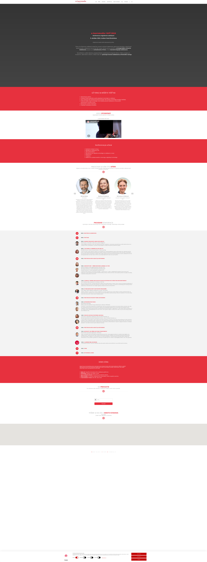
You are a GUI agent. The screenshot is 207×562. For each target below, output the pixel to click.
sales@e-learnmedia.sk (118, 530)
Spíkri (99, 1)
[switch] (84, 557)
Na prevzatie (109, 1)
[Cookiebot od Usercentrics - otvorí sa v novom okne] (66, 560)
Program (103, 1)
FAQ (122, 1)
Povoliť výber (139, 556)
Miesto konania (116, 1)
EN (131, 1)
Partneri (126, 1)
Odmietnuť (139, 559)
